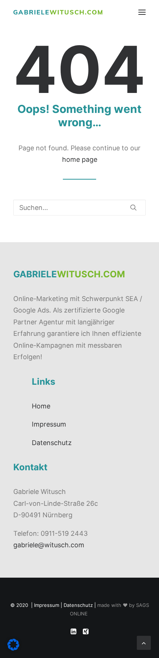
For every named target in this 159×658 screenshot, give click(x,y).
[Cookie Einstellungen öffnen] (13, 648)
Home (41, 406)
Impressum (49, 424)
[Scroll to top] (144, 642)
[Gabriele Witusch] (57, 12)
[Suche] (79, 208)
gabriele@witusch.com (48, 545)
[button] (142, 12)
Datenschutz (52, 443)
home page (79, 159)
